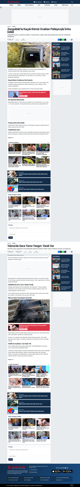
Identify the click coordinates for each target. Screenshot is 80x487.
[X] (59, 468)
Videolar (47, 2)
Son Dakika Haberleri (45, 480)
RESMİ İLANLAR (65, 5)
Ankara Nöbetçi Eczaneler (14, 477)
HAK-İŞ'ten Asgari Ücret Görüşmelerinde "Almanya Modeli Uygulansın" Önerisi (42, 206)
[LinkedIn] (63, 468)
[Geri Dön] (1, 7)
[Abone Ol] (72, 40)
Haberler (9, 26)
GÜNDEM (11, 5)
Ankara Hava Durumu (29, 477)
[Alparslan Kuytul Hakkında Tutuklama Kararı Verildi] (43, 213)
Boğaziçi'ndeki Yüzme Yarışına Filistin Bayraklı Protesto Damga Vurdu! (28, 219)
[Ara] (72, 2)
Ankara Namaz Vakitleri (46, 477)
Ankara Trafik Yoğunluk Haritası (63, 477)
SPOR (39, 5)
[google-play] (67, 471)
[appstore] (57, 471)
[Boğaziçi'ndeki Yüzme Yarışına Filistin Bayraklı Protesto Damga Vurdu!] (28, 213)
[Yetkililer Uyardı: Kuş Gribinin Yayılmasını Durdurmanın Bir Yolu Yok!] (14, 213)
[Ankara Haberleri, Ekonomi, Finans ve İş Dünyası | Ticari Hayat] (13, 2)
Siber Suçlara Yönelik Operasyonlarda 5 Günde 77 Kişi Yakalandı (28, 206)
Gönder (10, 237)
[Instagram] (61, 468)
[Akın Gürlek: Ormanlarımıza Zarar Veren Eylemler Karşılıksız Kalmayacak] (14, 200)
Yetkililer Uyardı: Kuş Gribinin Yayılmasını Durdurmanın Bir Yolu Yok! (14, 219)
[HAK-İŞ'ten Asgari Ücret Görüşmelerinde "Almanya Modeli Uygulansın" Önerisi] (43, 200)
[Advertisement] (40, 16)
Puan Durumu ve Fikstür (14, 480)
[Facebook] (57, 468)
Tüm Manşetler (28, 480)
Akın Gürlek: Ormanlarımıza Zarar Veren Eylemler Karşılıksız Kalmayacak (14, 206)
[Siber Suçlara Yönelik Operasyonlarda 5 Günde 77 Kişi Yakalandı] (28, 200)
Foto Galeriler (38, 2)
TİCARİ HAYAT (47, 5)
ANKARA (19, 5)
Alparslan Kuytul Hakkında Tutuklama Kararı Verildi (41, 218)
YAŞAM (55, 5)
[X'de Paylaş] (61, 40)
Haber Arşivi (60, 480)
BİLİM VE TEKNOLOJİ (29, 5)
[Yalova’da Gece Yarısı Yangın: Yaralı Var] (29, 255)
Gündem (13, 26)
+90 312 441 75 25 (34, 469)
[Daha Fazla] (65, 40)
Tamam (72, 485)
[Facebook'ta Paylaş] (58, 40)
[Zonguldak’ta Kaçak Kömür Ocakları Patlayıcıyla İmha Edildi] (29, 55)
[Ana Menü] (72, 5)
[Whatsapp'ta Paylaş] (63, 40)
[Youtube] (65, 468)
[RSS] (67, 468)
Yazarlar (55, 2)
